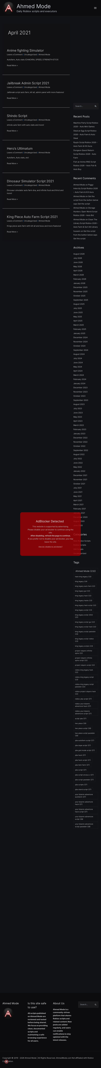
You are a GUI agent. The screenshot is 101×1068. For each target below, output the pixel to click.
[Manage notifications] (6, 1062)
